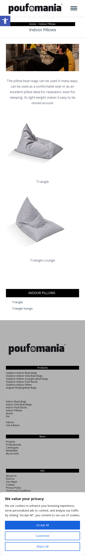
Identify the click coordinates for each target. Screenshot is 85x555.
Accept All (42, 525)
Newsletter (12, 450)
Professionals (13, 444)
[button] (5, 21)
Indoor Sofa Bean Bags (19, 404)
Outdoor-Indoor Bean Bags (21, 373)
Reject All (42, 546)
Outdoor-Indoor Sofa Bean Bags (24, 376)
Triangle (17, 302)
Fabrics (10, 422)
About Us (11, 476)
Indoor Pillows (14, 410)
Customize (42, 536)
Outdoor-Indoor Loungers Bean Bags (27, 378)
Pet (7, 416)
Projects (10, 441)
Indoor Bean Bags (16, 401)
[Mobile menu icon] (74, 8)
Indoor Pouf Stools (16, 407)
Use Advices (13, 425)
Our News (11, 481)
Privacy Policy (13, 487)
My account (12, 453)
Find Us (10, 478)
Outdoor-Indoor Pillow (18, 384)
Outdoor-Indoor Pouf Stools (22, 381)
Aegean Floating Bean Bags (21, 387)
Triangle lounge (22, 308)
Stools (9, 413)
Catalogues (12, 447)
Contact (10, 484)
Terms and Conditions (18, 490)
